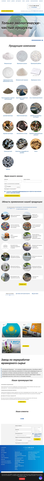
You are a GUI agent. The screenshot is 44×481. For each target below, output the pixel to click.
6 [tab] (38, 40)
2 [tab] (33, 40)
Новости (2, 449)
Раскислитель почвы (32, 459)
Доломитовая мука (31, 454)
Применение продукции (6, 461)
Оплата (2, 454)
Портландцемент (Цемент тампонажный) (19, 461)
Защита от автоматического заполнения (11, 183)
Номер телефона (27, 179)
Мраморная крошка (18, 453)
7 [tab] (39, 40)
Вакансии (3, 459)
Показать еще (23, 284)
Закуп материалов (4, 457)
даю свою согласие (15, 192)
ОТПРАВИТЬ (37, 439)
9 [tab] (42, 40)
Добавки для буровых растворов (34, 456)
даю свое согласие (37, 436)
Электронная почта (18, 433)
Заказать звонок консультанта (12, 195)
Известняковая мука (31, 455)
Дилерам (3, 450)
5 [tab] (37, 40)
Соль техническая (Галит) (32, 453)
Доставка (3, 455)
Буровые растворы (31, 458)
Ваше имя (6, 179)
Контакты (3, 464)
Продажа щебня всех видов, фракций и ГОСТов (19, 26)
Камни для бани (17, 464)
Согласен (22, 478)
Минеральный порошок (19, 457)
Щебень (16, 469)
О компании (3, 447)
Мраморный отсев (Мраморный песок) (20, 456)
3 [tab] (34, 40)
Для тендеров (3, 452)
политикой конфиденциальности (20, 191)
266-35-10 (33, 5)
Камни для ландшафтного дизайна (19, 466)
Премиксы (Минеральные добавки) (19, 463)
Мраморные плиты (18, 459)
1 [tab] (32, 40)
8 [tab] (41, 40)
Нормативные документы (6, 462)
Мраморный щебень (18, 454)
